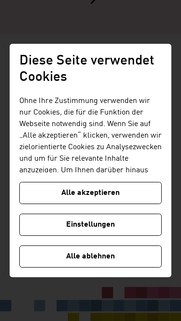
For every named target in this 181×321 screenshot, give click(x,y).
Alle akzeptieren (90, 193)
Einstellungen (90, 225)
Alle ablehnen (90, 256)
